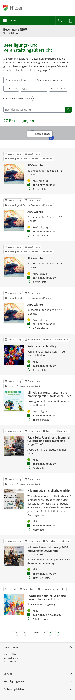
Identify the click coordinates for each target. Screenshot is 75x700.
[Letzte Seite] (58, 633)
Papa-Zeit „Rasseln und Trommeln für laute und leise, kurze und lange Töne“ (49, 441)
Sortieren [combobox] (56, 88)
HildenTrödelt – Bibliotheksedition (49, 490)
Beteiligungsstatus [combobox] (16, 80)
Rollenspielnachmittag (41, 346)
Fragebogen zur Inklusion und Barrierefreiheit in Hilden (46, 597)
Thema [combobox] (9, 88)
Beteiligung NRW (15, 29)
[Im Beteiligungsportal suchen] (60, 20)
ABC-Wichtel (35, 165)
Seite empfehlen (14, 689)
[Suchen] (68, 110)
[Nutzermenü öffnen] (70, 20)
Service (8, 674)
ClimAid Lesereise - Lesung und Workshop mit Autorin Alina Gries (49, 394)
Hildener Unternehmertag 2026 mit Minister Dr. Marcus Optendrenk (47, 551)
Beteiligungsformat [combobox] (47, 80)
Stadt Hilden (10, 654)
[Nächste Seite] (50, 633)
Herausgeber (12, 647)
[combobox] (34, 89)
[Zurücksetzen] (63, 110)
